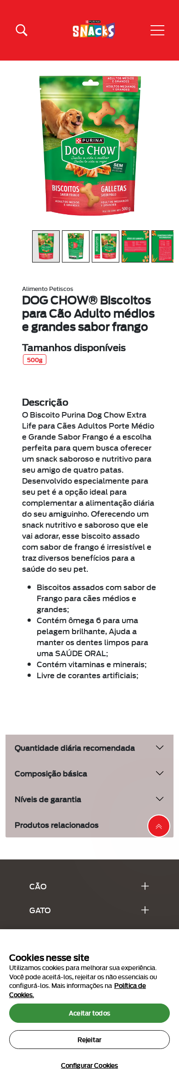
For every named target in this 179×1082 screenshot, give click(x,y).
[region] (89, 1005)
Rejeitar (89, 1039)
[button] (157, 30)
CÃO (37, 886)
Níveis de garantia (48, 798)
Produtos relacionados (57, 824)
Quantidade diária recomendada (75, 747)
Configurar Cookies (89, 1065)
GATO (39, 909)
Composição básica (51, 773)
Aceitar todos (89, 1012)
